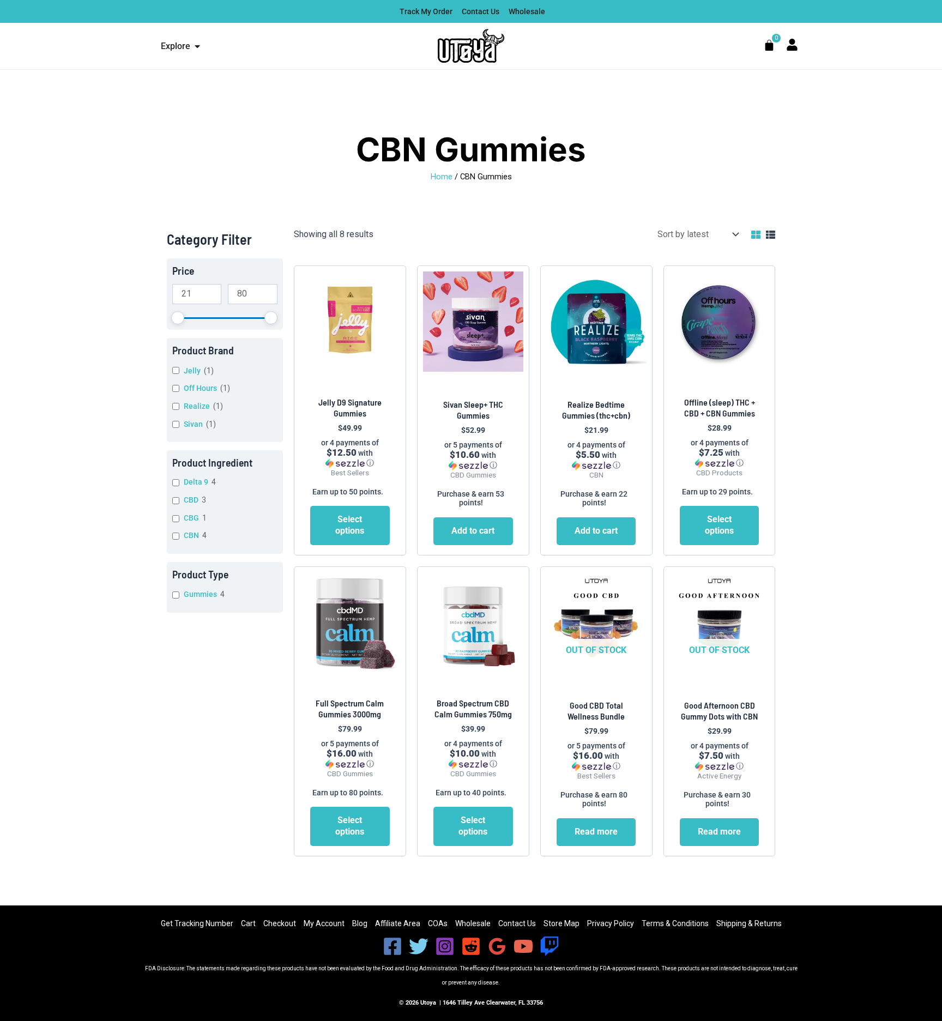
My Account (324, 923)
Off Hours (200, 388)
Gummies (200, 594)
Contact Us (517, 923)
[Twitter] (418, 946)
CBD (191, 500)
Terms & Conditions (675, 923)
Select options (349, 525)
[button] (350, 453)
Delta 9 (196, 482)
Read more (596, 831)
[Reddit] (471, 946)
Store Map (561, 923)
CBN (191, 535)
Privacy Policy (610, 923)
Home (441, 177)
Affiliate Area (397, 923)
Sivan (193, 424)
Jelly (192, 370)
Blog (359, 923)
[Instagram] (445, 946)
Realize (197, 406)
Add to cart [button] (472, 530)
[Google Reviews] (497, 946)
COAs (438, 923)
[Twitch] (549, 946)
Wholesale (473, 923)
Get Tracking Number (197, 923)
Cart (248, 923)
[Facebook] (392, 946)
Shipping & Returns (749, 923)
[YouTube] (523, 946)
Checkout (279, 923)
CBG (191, 517)
